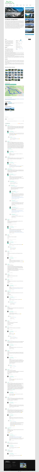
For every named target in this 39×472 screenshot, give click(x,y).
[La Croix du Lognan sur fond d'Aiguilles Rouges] (22, 77)
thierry (13, 345)
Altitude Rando (13, 463)
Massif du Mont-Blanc (10, 99)
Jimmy (13, 446)
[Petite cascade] (15, 70)
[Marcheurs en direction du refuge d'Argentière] (12, 75)
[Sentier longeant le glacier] (19, 72)
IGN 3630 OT (6, 99)
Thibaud (13, 454)
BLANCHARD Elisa (15, 186)
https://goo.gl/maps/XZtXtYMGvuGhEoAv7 (19, 232)
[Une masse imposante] (12, 72)
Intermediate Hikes (8, 6)
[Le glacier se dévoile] (6, 72)
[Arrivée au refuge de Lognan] (19, 70)
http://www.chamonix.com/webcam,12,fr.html (18, 288)
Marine (13, 358)
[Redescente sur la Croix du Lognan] (9, 80)
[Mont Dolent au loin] (6, 75)
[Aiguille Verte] (9, 72)
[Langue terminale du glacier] (9, 77)
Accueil (5, 6)
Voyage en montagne (14, 465)
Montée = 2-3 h (13, 99)
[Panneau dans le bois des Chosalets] (15, 80)
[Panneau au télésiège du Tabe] (6, 80)
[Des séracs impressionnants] (22, 72)
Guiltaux (13, 132)
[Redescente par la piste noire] (12, 77)
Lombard (13, 163)
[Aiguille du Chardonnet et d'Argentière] (15, 75)
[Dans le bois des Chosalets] (12, 80)
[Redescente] (19, 75)
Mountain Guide (13, 464)
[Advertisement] (14, 33)
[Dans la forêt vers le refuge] (12, 70)
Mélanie (13, 227)
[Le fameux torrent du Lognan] (9, 70)
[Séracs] (22, 75)
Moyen (23, 8)
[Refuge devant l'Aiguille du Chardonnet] (22, 70)
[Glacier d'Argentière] (15, 72)
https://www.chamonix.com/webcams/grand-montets (15, 165)
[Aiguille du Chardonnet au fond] (19, 77)
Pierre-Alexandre (12, 17)
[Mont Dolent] (9, 75)
